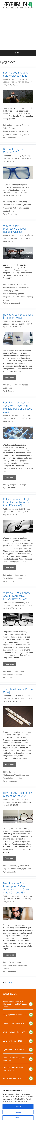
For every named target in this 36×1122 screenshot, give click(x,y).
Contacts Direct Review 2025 (14, 1023)
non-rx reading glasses (14, 294)
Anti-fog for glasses (21, 208)
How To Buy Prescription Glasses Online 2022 (17, 794)
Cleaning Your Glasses (12, 205)
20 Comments (11, 781)
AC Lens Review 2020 (12, 1078)
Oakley (18, 125)
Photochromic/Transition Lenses (16, 775)
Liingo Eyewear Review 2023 (14, 1015)
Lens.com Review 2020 (12, 1041)
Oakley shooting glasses (20, 134)
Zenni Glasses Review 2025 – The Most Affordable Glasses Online (15, 1004)
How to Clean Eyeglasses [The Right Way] (18, 316)
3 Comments (10, 872)
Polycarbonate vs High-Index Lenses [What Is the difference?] (17, 502)
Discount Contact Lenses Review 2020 (13, 1069)
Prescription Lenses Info (12, 578)
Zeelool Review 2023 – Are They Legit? (14, 1059)
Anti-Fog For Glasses (13, 202)
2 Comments (10, 488)
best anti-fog (8, 211)
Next (11, 983)
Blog (25, 202)
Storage (23, 485)
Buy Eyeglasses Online (12, 869)
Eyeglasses (9, 125)
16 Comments (10, 581)
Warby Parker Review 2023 (14, 1032)
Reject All (18, 1117)
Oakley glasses (11, 131)
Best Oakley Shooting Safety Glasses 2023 (15, 74)
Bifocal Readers (11, 284)
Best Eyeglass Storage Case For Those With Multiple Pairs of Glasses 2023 (17, 407)
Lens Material (20, 575)
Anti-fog (8, 208)
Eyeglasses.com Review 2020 (15, 1050)
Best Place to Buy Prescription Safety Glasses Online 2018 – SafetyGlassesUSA (16, 888)
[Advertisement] (18, 30)
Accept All (18, 1106)
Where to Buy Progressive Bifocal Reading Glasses (14, 228)
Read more (9, 377)
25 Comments (11, 214)
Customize (18, 1112)
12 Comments (10, 391)
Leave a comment (12, 303)
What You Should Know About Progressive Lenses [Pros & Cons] (16, 596)
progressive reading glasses (14, 297)
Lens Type (19, 671)
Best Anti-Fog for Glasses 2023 (13, 151)
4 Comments (10, 138)
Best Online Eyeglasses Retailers (18, 866)
